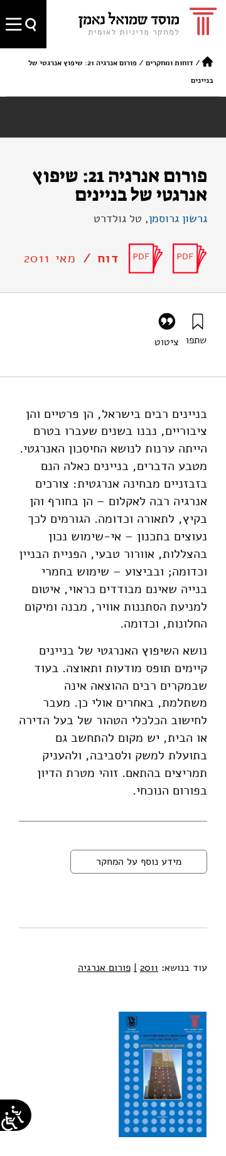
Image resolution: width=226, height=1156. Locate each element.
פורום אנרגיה (104, 968)
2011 (146, 968)
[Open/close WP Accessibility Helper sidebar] (9, 1121)
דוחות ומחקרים (169, 63)
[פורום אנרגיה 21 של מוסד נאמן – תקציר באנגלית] (190, 259)
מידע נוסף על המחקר (138, 862)
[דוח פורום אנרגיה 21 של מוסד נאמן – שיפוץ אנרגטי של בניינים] (146, 259)
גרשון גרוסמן (178, 218)
